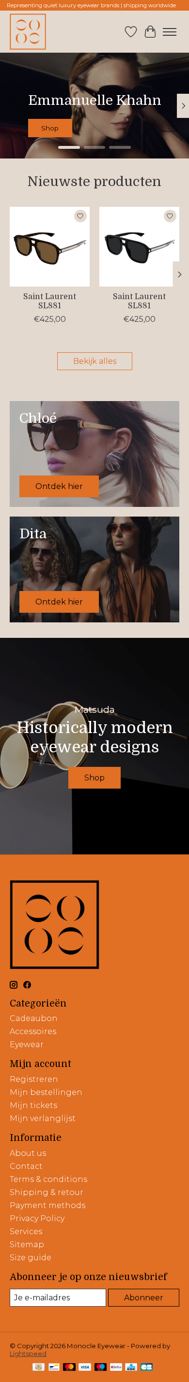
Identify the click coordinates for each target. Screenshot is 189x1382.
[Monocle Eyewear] (28, 32)
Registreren (34, 1079)
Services (26, 1231)
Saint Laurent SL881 (49, 301)
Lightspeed (28, 1353)
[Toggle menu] (169, 32)
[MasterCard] (69, 1367)
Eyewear (27, 1044)
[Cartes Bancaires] (147, 1367)
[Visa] (85, 1367)
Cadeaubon (34, 1018)
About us (28, 1153)
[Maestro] (100, 1367)
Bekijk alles (94, 361)
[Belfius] (116, 1367)
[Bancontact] (54, 1367)
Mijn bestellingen (46, 1092)
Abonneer (143, 1297)
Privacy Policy (37, 1218)
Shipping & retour (46, 1192)
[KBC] (131, 1367)
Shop (105, 128)
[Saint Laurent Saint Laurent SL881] (50, 247)
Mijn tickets (33, 1105)
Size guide (30, 1257)
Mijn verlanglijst (43, 1118)
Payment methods (47, 1205)
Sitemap (27, 1244)
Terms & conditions (48, 1179)
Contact (26, 1166)
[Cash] (38, 1367)
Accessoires (33, 1031)
